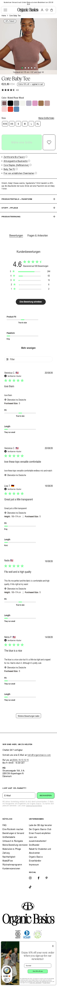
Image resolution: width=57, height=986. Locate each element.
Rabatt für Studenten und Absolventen (40, 850)
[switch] (7, 980)
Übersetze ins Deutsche (16, 399)
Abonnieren (46, 795)
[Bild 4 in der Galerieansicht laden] (31, 68)
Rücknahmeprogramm (12, 864)
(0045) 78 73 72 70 (20, 759)
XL (38, 123)
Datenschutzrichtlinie (34, 805)
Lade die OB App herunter (40, 825)
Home (4, 15)
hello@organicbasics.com (39, 754)
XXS (5, 123)
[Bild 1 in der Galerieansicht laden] (22, 68)
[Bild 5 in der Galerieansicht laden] (35, 68)
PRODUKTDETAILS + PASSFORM (17, 199)
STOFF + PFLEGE (10, 208)
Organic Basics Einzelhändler (36, 858)
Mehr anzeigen (28, 348)
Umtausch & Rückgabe (13, 840)
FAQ (4, 825)
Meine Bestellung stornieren (15, 844)
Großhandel (34, 844)
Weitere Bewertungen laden (28, 715)
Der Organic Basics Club (40, 829)
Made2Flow (8, 860)
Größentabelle (9, 837)
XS (11, 123)
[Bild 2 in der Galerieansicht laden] (25, 68)
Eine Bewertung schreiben (31, 301)
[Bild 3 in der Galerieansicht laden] (28, 68)
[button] (5, 10)
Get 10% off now (38, 971)
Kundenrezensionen (11, 868)
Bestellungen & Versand (13, 833)
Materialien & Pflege (12, 848)
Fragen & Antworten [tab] (37, 235)
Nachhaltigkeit (9, 856)
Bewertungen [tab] (16, 235)
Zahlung (6, 852)
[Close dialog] (54, 943)
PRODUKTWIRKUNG (11, 216)
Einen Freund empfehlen (40, 833)
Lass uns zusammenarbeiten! (38, 839)
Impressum (34, 864)
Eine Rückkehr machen (13, 829)
